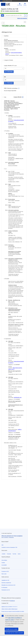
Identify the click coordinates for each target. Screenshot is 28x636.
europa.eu (12, 600)
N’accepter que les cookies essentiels (14, 632)
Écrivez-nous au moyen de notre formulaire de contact (13, 611)
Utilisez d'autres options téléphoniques (9, 609)
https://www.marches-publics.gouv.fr (15, 368)
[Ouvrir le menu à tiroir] (3, 23)
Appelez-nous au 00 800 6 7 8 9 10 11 (9, 606)
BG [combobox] (5, 79)
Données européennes (6, 582)
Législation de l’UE (5, 580)
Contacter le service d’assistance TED (9, 547)
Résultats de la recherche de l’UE (8, 585)
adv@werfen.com (17, 397)
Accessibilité (4, 565)
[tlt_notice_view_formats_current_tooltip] (22, 97)
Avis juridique (4, 560)
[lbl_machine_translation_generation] (18, 88)
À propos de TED (5, 571)
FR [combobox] (5, 68)
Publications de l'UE (6, 589)
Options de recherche (22, 18)
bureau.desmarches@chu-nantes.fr (16, 120)
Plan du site (4, 573)
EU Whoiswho (4, 587)
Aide (2, 545)
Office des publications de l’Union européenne (12, 535)
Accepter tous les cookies (11, 629)
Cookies (3, 562)
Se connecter (19, 5)
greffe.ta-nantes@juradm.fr (15, 430)
